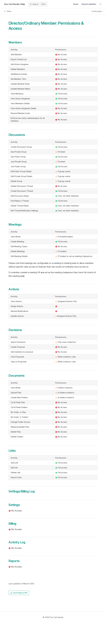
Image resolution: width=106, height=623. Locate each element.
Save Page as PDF (20, 593)
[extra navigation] (100, 4)
